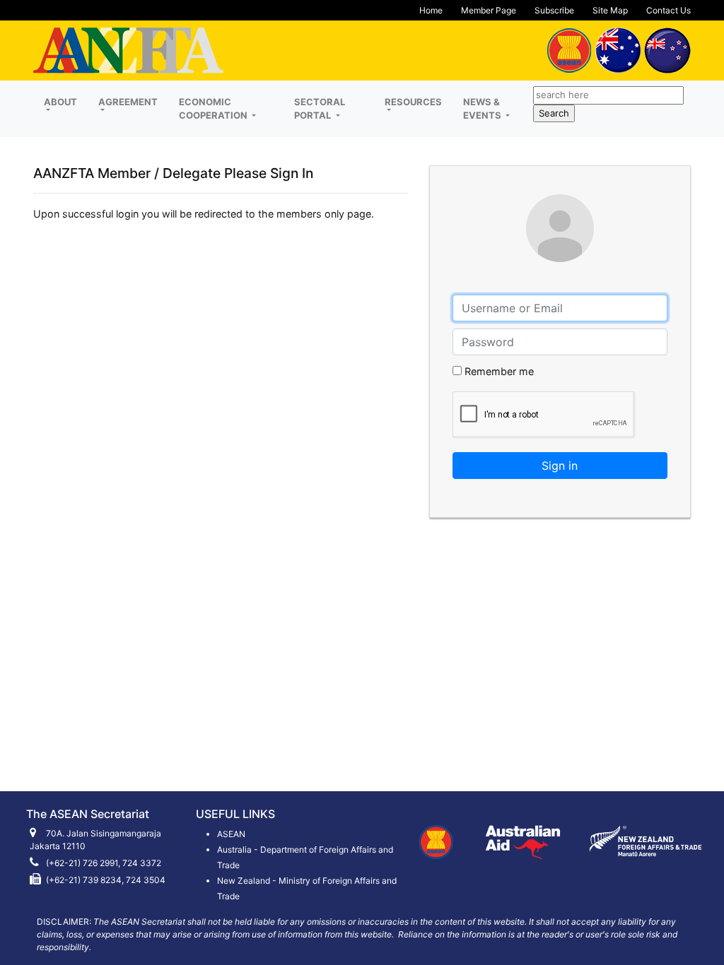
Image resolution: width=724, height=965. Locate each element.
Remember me (498, 371)
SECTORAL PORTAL (319, 109)
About (60, 101)
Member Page (488, 10)
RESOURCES (413, 101)
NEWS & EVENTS (483, 109)
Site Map (610, 10)
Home (431, 10)
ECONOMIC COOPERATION (214, 109)
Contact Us (668, 10)
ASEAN (231, 834)
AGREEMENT (128, 101)
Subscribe (554, 10)
